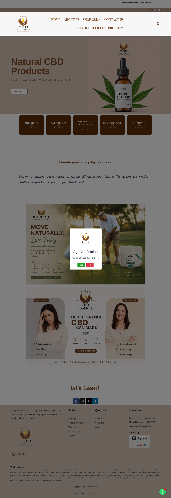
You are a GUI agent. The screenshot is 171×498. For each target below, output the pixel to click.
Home (55, 20)
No (90, 265)
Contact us (114, 20)
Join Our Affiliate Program (100, 28)
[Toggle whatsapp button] (162, 492)
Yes (81, 265)
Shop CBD (90, 20)
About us (71, 20)
